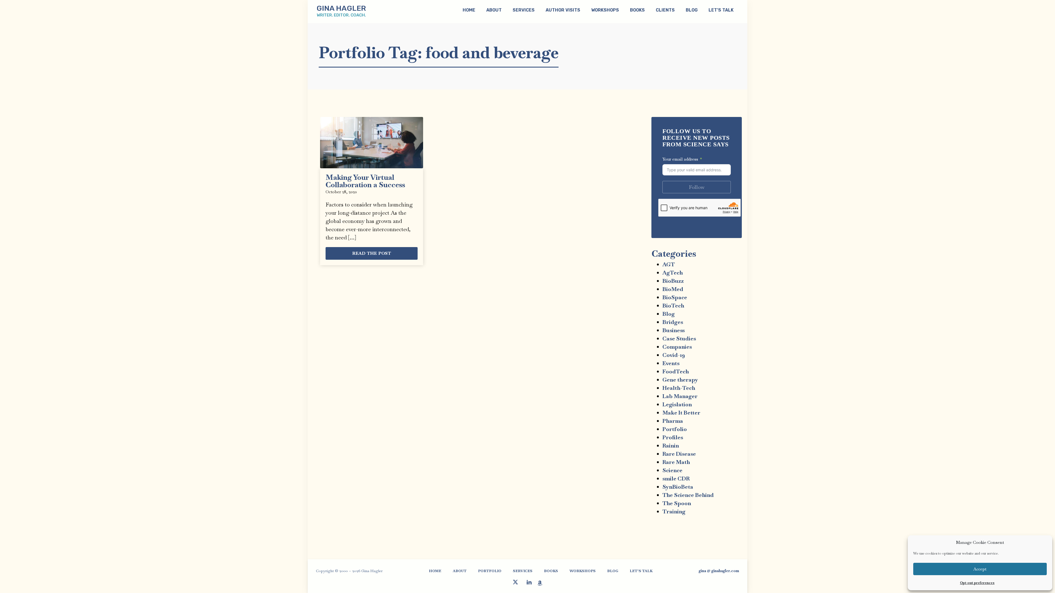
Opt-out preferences (977, 583)
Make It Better (681, 412)
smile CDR (676, 478)
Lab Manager (680, 396)
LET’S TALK (721, 10)
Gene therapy (680, 379)
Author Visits (563, 10)
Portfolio (674, 429)
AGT (668, 264)
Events (670, 363)
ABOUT (494, 10)
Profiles (672, 437)
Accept (980, 569)
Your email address (680, 159)
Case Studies (679, 338)
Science (672, 470)
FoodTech (675, 371)
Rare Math (676, 462)
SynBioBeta (677, 486)
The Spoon (676, 503)
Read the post (371, 253)
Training (673, 511)
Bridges (672, 322)
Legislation (677, 404)
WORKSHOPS (583, 571)
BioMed (672, 289)
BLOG (692, 10)
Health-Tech (678, 387)
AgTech (672, 272)
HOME (435, 571)
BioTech (673, 305)
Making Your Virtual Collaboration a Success (365, 181)
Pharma (672, 420)
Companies (677, 346)
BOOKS (637, 10)
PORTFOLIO (489, 571)
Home (469, 10)
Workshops (605, 10)
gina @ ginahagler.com (719, 570)
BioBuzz (673, 280)
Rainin (670, 445)
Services (524, 10)
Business (673, 330)
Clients (665, 10)
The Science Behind (688, 495)
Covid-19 (673, 355)
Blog (668, 313)
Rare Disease (679, 453)
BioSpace (674, 297)
